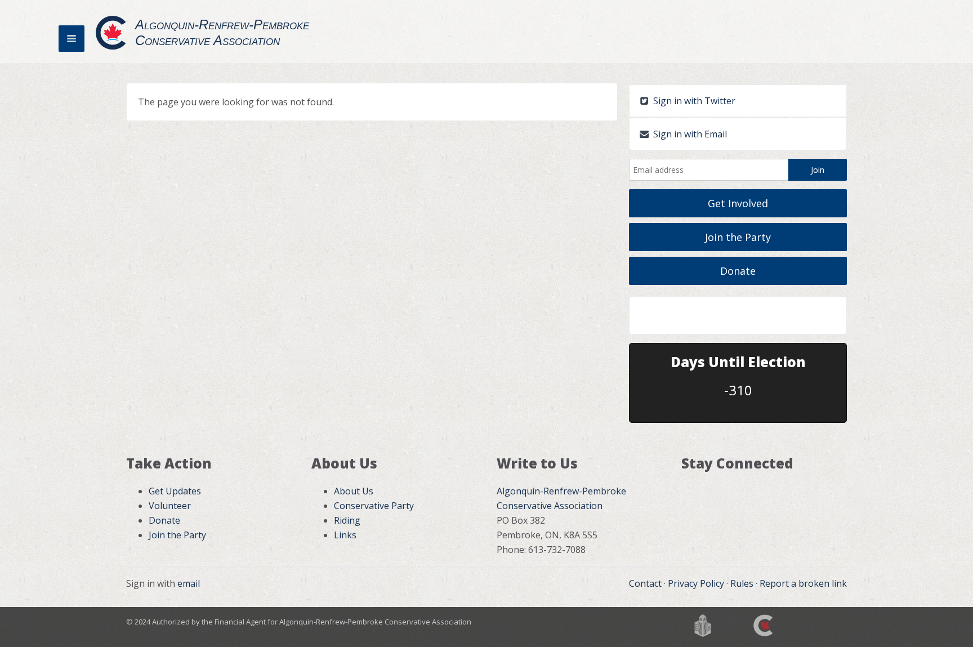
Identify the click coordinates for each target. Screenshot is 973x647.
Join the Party (738, 237)
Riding (347, 520)
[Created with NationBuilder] (702, 624)
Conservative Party (374, 505)
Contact (645, 583)
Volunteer (170, 505)
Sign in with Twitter (693, 101)
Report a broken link (803, 583)
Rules (741, 583)
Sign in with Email (689, 134)
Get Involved (738, 203)
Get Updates (175, 491)
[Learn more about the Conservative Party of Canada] (764, 624)
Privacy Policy (696, 583)
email (188, 583)
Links (345, 535)
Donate (738, 271)
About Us (353, 491)
